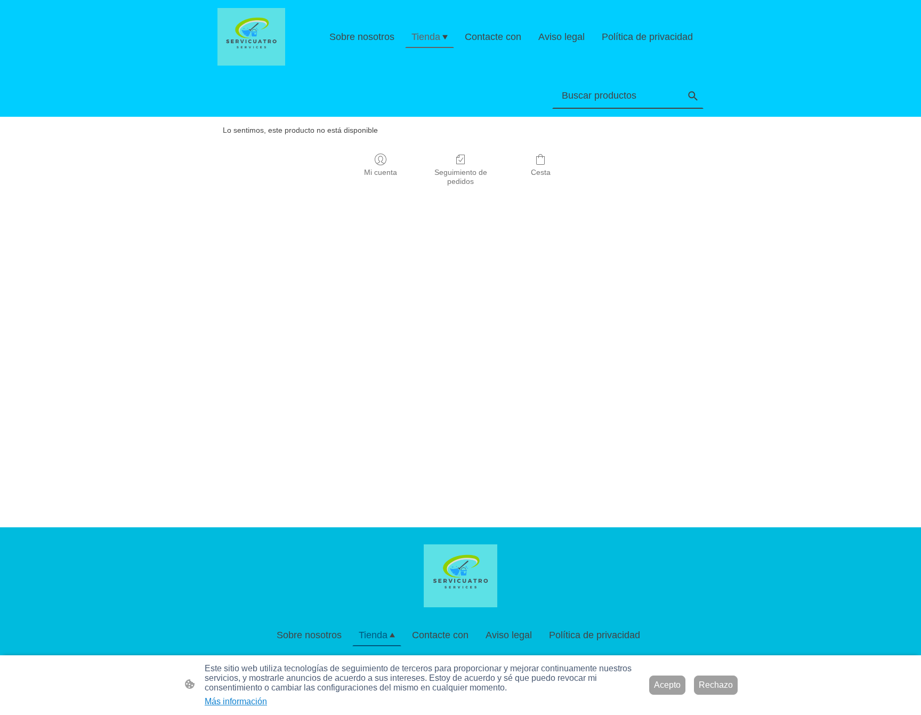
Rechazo (716, 684)
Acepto (667, 684)
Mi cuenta (380, 172)
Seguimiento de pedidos (460, 177)
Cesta (541, 172)
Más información (236, 701)
